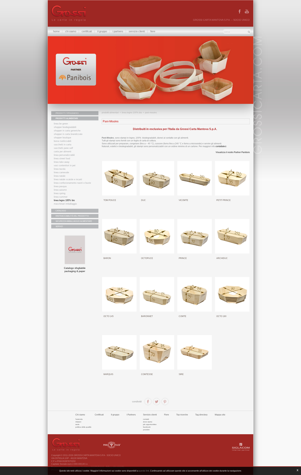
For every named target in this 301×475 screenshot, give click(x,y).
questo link (144, 471)
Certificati (87, 31)
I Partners (118, 31)
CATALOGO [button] (61, 211)
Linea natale (59, 176)
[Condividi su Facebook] (148, 401)
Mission (78, 422)
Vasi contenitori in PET (64, 165)
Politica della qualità (83, 427)
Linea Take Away (62, 162)
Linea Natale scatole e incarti (68, 179)
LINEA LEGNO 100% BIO (64, 200)
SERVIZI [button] (59, 226)
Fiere (152, 31)
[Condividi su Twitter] (156, 401)
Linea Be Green (61, 123)
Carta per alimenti (62, 151)
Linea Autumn (60, 190)
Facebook (146, 427)
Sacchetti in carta (62, 144)
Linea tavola (59, 169)
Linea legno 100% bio (132, 112)
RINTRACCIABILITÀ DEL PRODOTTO (72, 216)
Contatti (146, 419)
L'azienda (79, 419)
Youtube (146, 430)
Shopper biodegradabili (65, 127)
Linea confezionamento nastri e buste (72, 183)
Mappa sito (220, 414)
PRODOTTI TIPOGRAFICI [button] (67, 113)
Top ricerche (182, 414)
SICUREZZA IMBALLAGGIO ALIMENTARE (74, 221)
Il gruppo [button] (102, 31)
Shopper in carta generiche (67, 130)
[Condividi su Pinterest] (165, 401)
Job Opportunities (149, 424)
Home (56, 31)
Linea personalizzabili (64, 155)
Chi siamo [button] (70, 31)
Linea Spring (59, 193)
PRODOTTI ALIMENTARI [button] (67, 118)
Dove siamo (147, 422)
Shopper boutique (62, 137)
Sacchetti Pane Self (63, 148)
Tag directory (201, 414)
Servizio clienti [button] (137, 31)
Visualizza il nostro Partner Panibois (233, 152)
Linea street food (62, 158)
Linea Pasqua (60, 186)
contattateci (220, 146)
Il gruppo (115, 414)
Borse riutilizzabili (62, 141)
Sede (77, 424)
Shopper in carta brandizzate (68, 134)
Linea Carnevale (61, 172)
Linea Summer (60, 197)
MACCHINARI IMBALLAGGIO (65, 203)
